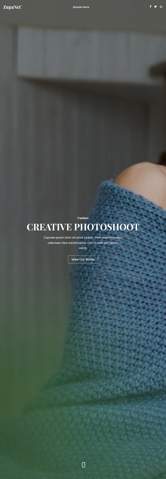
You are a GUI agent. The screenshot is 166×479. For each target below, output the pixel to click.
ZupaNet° (12, 7)
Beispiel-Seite (81, 7)
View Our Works (83, 259)
